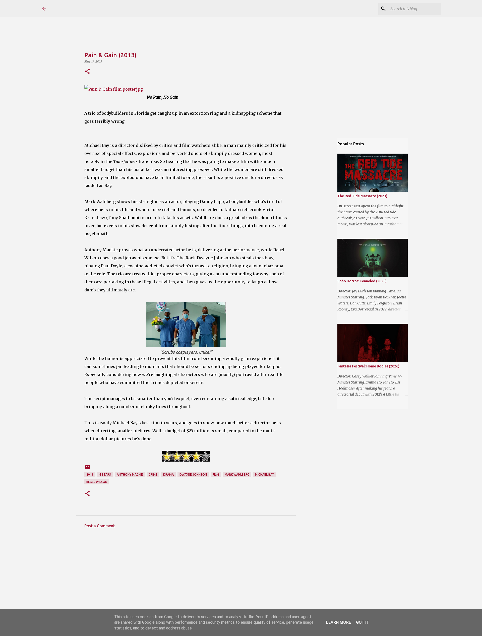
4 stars (105, 474)
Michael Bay (264, 474)
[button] (87, 71)
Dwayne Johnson (193, 474)
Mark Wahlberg (237, 474)
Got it (362, 622)
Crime (153, 474)
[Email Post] (87, 469)
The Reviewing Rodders (95, 8)
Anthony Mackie (130, 474)
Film (216, 474)
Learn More (338, 622)
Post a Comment (99, 526)
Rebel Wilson (96, 481)
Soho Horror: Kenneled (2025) (362, 281)
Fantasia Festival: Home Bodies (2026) (368, 366)
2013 (89, 474)
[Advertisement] (186, 579)
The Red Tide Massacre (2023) (362, 196)
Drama (168, 474)
